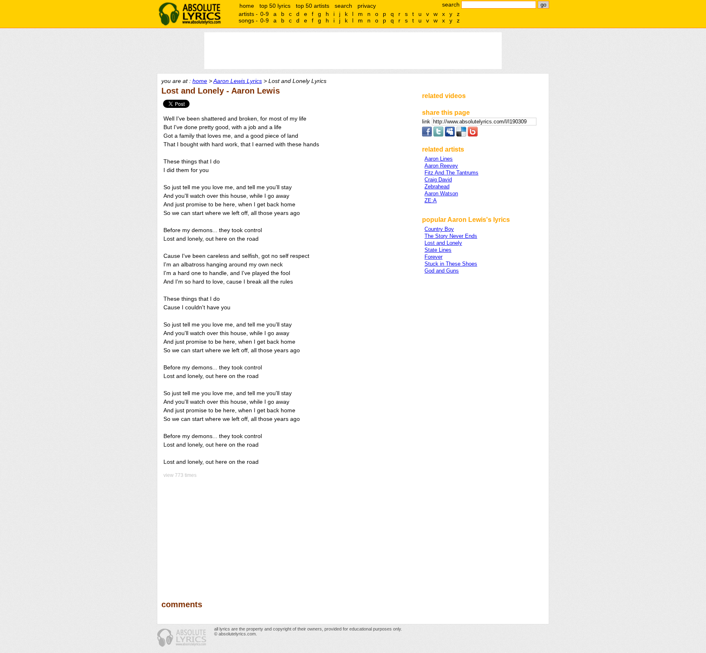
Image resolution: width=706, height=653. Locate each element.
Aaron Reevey (441, 166)
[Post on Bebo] (473, 135)
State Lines (437, 250)
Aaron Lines (438, 159)
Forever (433, 257)
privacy (366, 5)
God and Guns (441, 271)
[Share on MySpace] (450, 135)
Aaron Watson (441, 193)
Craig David (438, 180)
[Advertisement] (288, 533)
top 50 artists (312, 5)
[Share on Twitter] (438, 135)
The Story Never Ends (450, 236)
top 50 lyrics (274, 5)
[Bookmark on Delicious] (461, 135)
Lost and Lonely (443, 243)
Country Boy (439, 229)
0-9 (264, 14)
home (246, 5)
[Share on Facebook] (427, 135)
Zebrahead (436, 186)
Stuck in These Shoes (450, 264)
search (343, 5)
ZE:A (430, 200)
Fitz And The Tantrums (451, 173)
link (427, 122)
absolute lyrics (189, 14)
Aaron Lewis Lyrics (237, 81)
